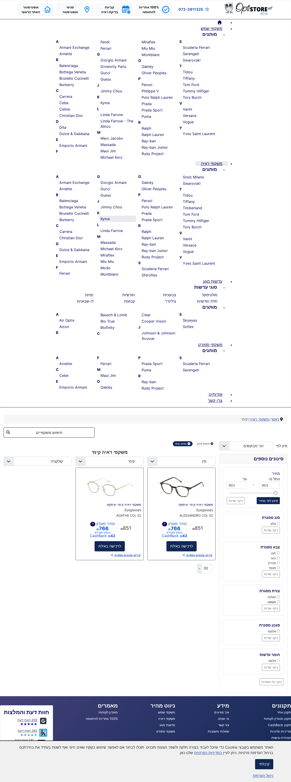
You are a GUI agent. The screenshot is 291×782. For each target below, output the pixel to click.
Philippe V (150, 91)
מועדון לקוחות (108, 712)
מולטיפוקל (209, 295)
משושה (272, 602)
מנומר (272, 568)
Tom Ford (191, 84)
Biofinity (107, 327)
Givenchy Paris (113, 66)
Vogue (188, 122)
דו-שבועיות (85, 301)
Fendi (105, 42)
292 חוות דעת (27, 731)
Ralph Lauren (153, 134)
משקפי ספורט (165, 731)
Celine (64, 109)
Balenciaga (68, 65)
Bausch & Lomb (113, 315)
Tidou (188, 72)
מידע (223, 705)
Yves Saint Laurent (199, 133)
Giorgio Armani (113, 60)
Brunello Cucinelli (74, 78)
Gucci (105, 73)
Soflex (188, 326)
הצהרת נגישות (281, 738)
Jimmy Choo (111, 91)
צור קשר (223, 725)
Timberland (192, 208)
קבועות (129, 301)
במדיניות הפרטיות (208, 752)
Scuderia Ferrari (196, 47)
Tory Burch (192, 97)
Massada (108, 144)
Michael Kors (111, 157)
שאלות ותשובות (218, 731)
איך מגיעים (221, 712)
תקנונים (281, 705)
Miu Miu (148, 48)
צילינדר (170, 301)
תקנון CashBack (279, 725)
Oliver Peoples (154, 73)
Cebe (63, 103)
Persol (147, 84)
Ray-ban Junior (155, 147)
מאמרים (108, 705)
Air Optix (67, 320)
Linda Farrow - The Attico (116, 124)
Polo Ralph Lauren (157, 97)
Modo (105, 268)
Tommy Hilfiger (196, 91)
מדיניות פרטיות (280, 731)
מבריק (272, 563)
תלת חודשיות (207, 301)
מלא (274, 523)
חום (274, 553)
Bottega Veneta (72, 72)
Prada (147, 103)
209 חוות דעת (27, 720)
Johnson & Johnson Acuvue (158, 336)
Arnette (65, 54)
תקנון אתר (284, 712)
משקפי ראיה (166, 718)
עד (245, 479)
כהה (274, 558)
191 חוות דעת (24, 740)
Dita (62, 127)
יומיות (89, 295)
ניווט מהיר (163, 705)
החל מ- (274, 479)
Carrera (65, 96)
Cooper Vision (154, 321)
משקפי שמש (166, 712)
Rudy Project (153, 153)
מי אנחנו (223, 718)
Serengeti (191, 54)
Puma (146, 116)
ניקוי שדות (236, 501)
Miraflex (149, 42)
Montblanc (151, 54)
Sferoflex (149, 275)
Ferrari (105, 48)
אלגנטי (272, 631)
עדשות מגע (167, 725)
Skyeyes (190, 320)
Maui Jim (108, 151)
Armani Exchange (74, 47)
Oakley (147, 66)
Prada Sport (152, 110)
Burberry (66, 84)
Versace (189, 115)
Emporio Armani (73, 145)
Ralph (146, 128)
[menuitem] (219, 22)
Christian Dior (71, 115)
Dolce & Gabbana (74, 133)
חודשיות (128, 295)
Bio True (107, 321)
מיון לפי (280, 446)
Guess (105, 79)
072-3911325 (190, 9)
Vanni (187, 109)
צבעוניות (169, 295)
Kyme (105, 103)
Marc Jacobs (111, 138)
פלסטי (272, 661)
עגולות (272, 597)
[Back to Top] (8, 773)
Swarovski (192, 60)
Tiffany (189, 78)
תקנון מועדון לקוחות (277, 718)
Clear (146, 315)
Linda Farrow (111, 114)
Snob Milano (193, 177)
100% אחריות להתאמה (102, 718)
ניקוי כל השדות (272, 682)
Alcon (64, 326)
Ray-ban (149, 141)
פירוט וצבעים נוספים (199, 555)
